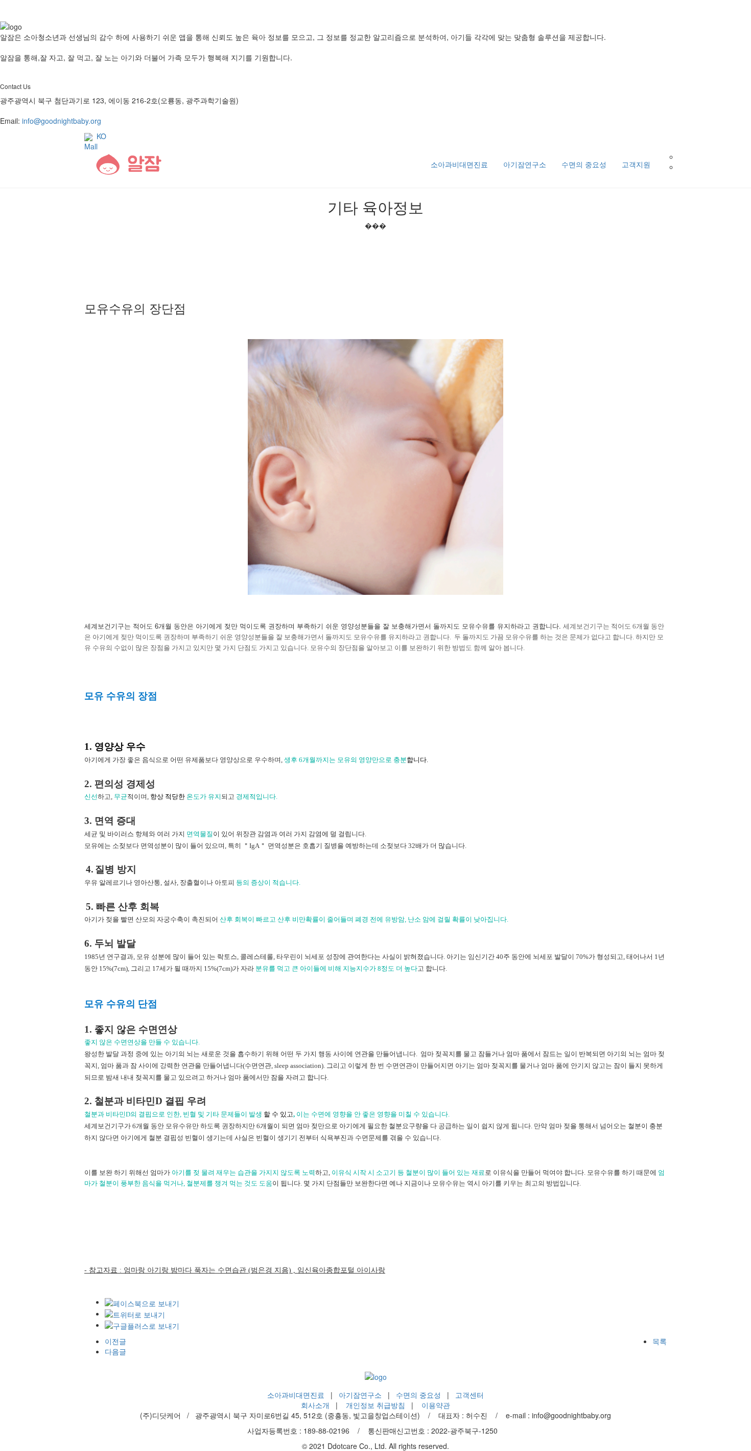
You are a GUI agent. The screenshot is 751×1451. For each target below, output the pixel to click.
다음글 (115, 1351)
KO (99, 136)
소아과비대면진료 (459, 164)
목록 (659, 1341)
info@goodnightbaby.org (61, 121)
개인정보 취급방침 (375, 1405)
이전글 (115, 1341)
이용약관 (435, 1405)
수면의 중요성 (583, 164)
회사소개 (315, 1405)
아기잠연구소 (524, 164)
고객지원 (636, 164)
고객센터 (469, 1395)
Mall (91, 146)
